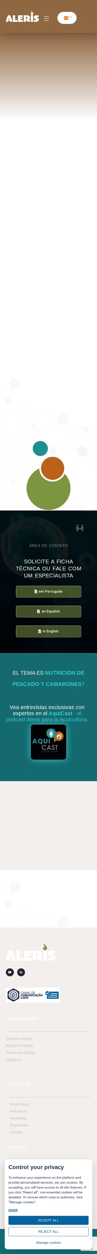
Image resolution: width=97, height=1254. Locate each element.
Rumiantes (19, 1125)
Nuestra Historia (19, 1046)
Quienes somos (19, 1039)
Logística (13, 1060)
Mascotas (18, 1118)
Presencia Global (20, 1053)
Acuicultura (19, 1104)
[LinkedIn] (21, 972)
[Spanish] (66, 18)
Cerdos (16, 1132)
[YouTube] (10, 972)
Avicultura (18, 1111)
